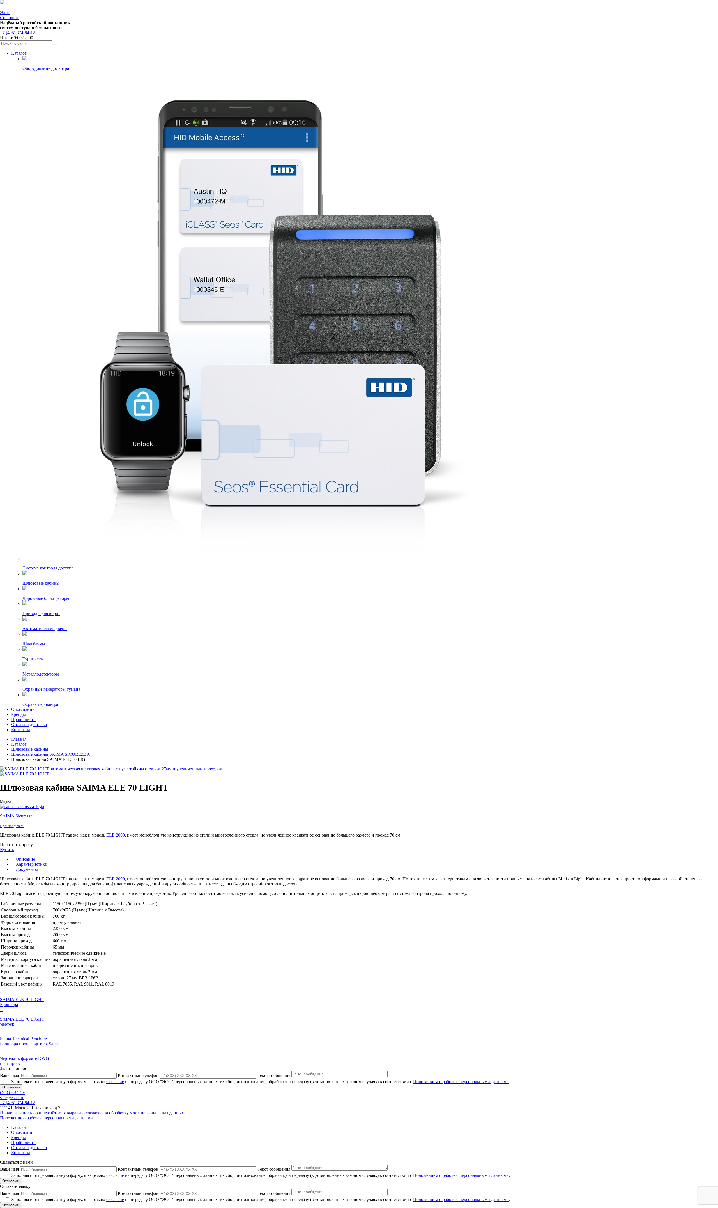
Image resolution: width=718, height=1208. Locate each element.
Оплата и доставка (29, 724)
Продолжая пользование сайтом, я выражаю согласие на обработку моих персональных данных (92, 1112)
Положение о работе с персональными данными (46, 1117)
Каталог (19, 53)
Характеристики (31, 864)
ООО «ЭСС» (12, 1092)
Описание (25, 859)
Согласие (115, 1081)
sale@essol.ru (12, 1097)
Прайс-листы (23, 719)
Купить (7, 849)
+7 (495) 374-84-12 (17, 32)
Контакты (20, 729)
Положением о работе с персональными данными (461, 1081)
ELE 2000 (115, 835)
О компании (23, 709)
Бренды (18, 714)
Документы (26, 869)
